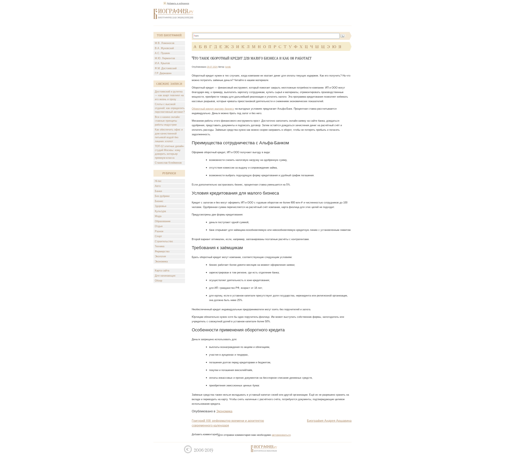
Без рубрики (162, 196)
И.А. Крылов (162, 63)
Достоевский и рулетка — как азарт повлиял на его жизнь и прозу (169, 95)
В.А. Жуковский (164, 48)
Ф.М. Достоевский (166, 68)
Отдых (159, 226)
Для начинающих (165, 275)
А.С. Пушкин (162, 53)
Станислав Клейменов (168, 162)
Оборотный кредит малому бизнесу (213, 108)
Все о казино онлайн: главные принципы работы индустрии (167, 121)
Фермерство (162, 251)
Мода (158, 216)
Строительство (164, 241)
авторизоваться (281, 434)
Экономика (161, 261)
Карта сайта (162, 270)
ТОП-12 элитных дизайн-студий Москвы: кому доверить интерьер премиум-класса (169, 152)
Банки (158, 191)
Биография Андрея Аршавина (329, 420)
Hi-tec (158, 181)
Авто (158, 185)
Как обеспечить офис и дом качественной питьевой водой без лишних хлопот (169, 135)
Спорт (158, 236)
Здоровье (160, 206)
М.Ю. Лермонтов (165, 58)
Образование (162, 221)
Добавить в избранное (178, 3)
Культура (160, 211)
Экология (160, 256)
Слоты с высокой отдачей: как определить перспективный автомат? (170, 108)
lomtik (228, 67)
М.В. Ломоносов (164, 43)
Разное (159, 231)
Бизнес (159, 201)
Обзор (158, 280)
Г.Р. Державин (163, 73)
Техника (159, 246)
